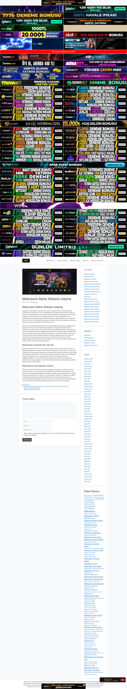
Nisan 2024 (87, 394)
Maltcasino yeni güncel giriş (93, 658)
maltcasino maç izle (89, 599)
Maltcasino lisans (89, 598)
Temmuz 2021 (88, 476)
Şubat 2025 (87, 371)
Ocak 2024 (87, 401)
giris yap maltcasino (89, 502)
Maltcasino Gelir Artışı (90, 299)
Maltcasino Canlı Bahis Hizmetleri (32, 388)
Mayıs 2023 (87, 421)
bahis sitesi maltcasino (98, 495)
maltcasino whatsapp (90, 652)
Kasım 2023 (87, 406)
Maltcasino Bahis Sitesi (29, 386)
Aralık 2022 (87, 434)
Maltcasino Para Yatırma (91, 621)
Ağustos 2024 (88, 384)
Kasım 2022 (87, 436)
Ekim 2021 (87, 469)
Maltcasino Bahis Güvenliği (92, 304)
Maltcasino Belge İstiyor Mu (90, 522)
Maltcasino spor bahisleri (91, 635)
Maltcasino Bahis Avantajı (91, 306)
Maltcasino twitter (64, 386)
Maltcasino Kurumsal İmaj (91, 316)
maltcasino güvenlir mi (90, 586)
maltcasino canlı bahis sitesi (90, 535)
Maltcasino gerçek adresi (91, 559)
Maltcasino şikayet (91, 668)
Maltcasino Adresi (89, 274)
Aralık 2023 (87, 404)
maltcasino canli (87, 528)
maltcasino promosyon (90, 625)
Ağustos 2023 (88, 414)
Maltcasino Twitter (75, 260)
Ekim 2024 (87, 379)
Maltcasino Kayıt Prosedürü (92, 311)
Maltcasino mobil (89, 603)
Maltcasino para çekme (89, 623)
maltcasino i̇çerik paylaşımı (97, 591)
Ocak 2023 (87, 431)
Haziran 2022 (88, 449)
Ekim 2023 (87, 409)
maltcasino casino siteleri (89, 552)
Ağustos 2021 (88, 474)
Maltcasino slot (87, 631)
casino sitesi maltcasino (99, 497)
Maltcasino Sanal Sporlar (89, 629)
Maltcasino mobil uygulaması (90, 609)
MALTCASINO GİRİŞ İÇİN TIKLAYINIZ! (63, 52)
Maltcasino (85, 260)
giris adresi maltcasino (89, 499)
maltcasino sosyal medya (90, 633)
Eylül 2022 (87, 441)
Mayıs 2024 (87, 391)
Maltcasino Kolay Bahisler (91, 319)
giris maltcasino (88, 501)
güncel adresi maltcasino (89, 504)
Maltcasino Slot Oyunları (97, 631)
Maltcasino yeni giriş (90, 654)
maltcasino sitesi (99, 629)
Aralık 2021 (87, 464)
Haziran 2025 (88, 366)
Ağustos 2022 (88, 444)
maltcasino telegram (89, 638)
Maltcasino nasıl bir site (93, 615)
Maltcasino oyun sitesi (89, 619)
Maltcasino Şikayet (62, 260)
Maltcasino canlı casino (92, 537)
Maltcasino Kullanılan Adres (92, 291)
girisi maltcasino (99, 499)
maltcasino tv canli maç (89, 642)
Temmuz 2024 (88, 386)
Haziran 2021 (88, 479)
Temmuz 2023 (88, 416)
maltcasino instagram (90, 590)
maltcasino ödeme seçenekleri (90, 661)
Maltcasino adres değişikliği (90, 513)
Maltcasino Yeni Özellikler (91, 309)
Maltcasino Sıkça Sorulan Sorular (91, 636)
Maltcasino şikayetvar (92, 670)
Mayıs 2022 (87, 451)
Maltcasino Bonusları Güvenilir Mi (32, 389)
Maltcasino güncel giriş (93, 579)
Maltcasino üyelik (89, 665)
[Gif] (63, 124)
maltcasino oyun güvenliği (89, 617)
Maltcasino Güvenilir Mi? (94, 584)
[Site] (31, 89)
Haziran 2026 (88, 361)
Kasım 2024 (87, 376)
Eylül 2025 (87, 364)
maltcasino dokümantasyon (90, 556)
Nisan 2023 (87, 424)
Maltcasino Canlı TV (88, 548)
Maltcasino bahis (89, 518)
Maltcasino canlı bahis (92, 533)
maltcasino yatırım (100, 652)
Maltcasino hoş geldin (89, 588)
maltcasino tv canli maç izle (90, 644)
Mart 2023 (87, 426)
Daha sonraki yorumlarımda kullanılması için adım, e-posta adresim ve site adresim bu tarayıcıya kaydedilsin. (49, 434)
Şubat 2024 (87, 399)
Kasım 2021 (87, 466)
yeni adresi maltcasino (98, 672)
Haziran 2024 (88, 389)
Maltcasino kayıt (88, 593)
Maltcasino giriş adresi (92, 566)
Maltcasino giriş (90, 564)
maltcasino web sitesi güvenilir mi (91, 650)
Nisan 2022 (87, 454)
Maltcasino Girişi (88, 568)
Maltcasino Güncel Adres (91, 574)
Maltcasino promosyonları (52, 386)
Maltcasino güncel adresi (93, 577)
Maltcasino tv (89, 641)
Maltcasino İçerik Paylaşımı (92, 286)
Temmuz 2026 (88, 359)
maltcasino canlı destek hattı (90, 541)
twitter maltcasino (88, 672)
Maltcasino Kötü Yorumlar (91, 301)
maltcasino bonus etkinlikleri (90, 527)
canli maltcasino (88, 497)
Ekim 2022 (87, 439)
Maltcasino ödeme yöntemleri (90, 663)
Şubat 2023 (87, 429)
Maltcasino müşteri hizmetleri (91, 611)
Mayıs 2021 (87, 481)
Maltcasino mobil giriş (90, 605)
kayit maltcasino (89, 508)
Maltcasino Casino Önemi (91, 289)
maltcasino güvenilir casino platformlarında (92, 581)
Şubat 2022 (87, 459)
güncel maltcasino (89, 506)
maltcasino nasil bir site (89, 613)
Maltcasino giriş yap (41, 386)
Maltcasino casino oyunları (94, 550)
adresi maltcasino (88, 495)
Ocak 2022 (87, 461)
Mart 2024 (87, 396)
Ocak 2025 (87, 374)
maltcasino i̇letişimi (87, 591)
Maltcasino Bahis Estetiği (91, 314)
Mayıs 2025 (87, 369)
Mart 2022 (87, 456)
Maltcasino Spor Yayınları (91, 321)
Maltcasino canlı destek (93, 540)
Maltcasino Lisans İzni (90, 294)
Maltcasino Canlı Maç (90, 279)
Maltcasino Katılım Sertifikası (92, 284)
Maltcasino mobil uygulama (90, 607)
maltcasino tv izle (88, 646)
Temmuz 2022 (88, 446)
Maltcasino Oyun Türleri (91, 281)
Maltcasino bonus (90, 525)
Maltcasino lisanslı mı (99, 598)
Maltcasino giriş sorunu (98, 568)
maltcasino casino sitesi (89, 554)
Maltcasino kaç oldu (91, 596)
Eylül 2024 (87, 381)
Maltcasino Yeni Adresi (97, 260)
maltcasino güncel (88, 572)
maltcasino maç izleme (89, 601)
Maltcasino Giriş (50, 260)
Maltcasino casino (98, 548)
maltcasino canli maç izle (91, 530)
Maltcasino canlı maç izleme (91, 545)
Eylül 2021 (87, 471)
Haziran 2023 (88, 419)
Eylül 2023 (87, 411)
